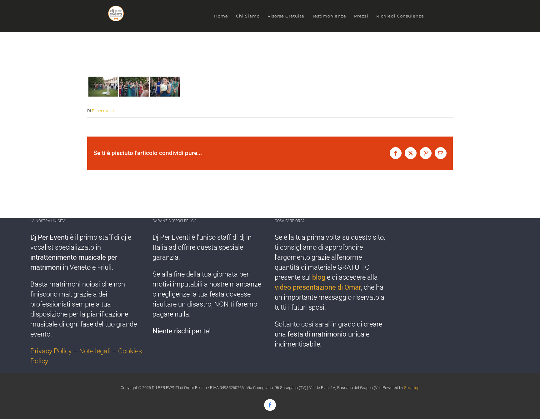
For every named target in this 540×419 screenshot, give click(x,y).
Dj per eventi (103, 110)
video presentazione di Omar (318, 287)
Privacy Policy (51, 351)
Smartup (411, 387)
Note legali (95, 351)
